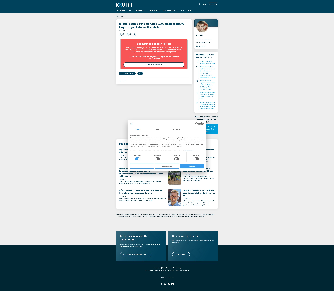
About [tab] (196, 129)
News (130, 10)
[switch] (157, 158)
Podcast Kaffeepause (170, 10)
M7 (140, 73)
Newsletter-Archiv (160, 271)
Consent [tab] (137, 129)
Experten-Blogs (154, 10)
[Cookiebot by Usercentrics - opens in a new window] (196, 123)
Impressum (122, 81)
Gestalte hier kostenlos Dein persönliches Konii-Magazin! (206, 129)
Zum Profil (199, 46)
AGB (163, 268)
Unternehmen (120, 10)
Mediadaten (149, 271)
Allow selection (167, 166)
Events (190, 10)
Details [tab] (157, 129)
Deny (142, 166)
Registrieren (213, 4)
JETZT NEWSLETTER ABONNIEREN (135, 255)
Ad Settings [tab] (176, 129)
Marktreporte (140, 10)
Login (204, 4)
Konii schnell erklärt (182, 271)
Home (117, 16)
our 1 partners (139, 138)
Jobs (182, 10)
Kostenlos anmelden (153, 65)
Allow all (192, 166)
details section (189, 150)
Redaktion (171, 271)
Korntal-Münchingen (127, 73)
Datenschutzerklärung (173, 268)
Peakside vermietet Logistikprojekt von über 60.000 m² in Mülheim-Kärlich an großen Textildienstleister (207, 85)
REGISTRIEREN (180, 255)
